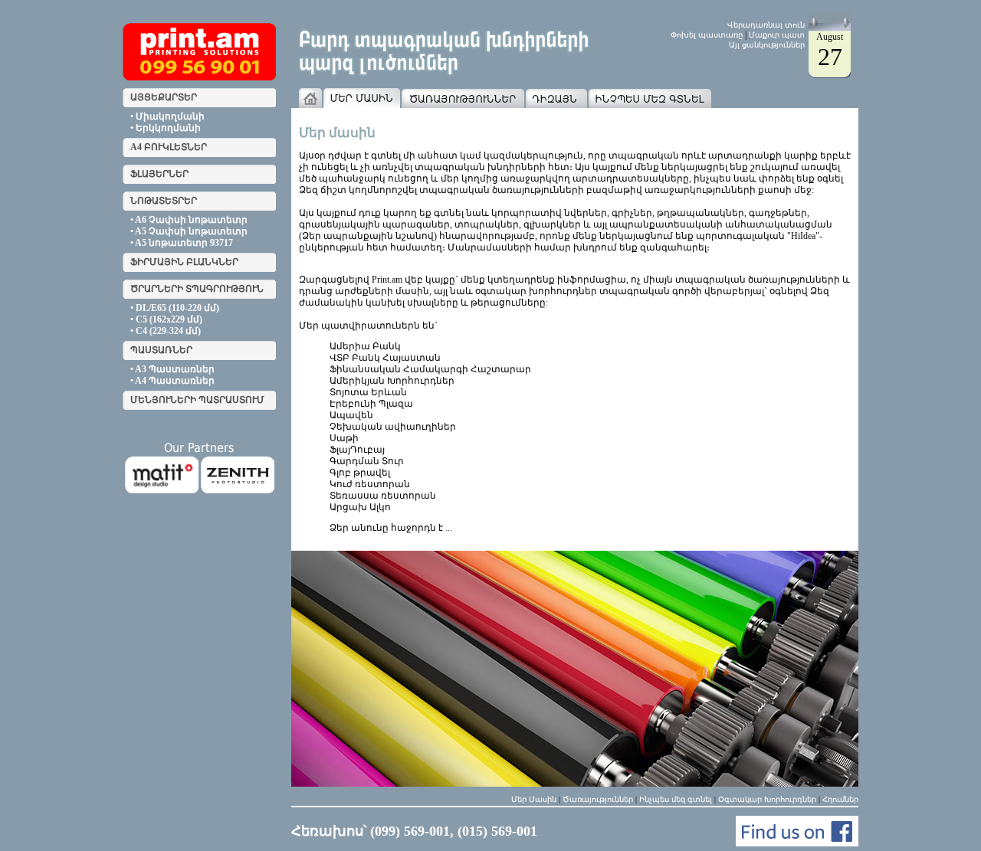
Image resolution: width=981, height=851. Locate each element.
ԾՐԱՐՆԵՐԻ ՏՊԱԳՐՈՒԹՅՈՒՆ (197, 288)
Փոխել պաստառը (707, 35)
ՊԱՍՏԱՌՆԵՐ (161, 350)
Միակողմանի (170, 116)
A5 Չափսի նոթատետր (191, 231)
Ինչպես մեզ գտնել (675, 799)
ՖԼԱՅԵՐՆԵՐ (159, 174)
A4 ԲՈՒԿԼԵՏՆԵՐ (168, 147)
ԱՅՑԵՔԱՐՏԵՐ (163, 97)
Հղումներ (840, 799)
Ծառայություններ (598, 799)
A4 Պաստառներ (175, 380)
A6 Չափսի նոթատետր (191, 219)
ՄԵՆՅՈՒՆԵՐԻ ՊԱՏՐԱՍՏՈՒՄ (197, 399)
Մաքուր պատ (777, 35)
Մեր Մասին (533, 799)
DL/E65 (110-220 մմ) (177, 308)
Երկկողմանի (168, 128)
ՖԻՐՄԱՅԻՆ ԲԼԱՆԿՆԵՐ (184, 262)
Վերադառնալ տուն (766, 25)
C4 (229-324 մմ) (168, 331)
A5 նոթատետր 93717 (184, 242)
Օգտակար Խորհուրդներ (767, 799)
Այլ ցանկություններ (767, 45)
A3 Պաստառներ (175, 369)
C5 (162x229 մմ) (169, 319)
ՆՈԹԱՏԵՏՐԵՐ (163, 200)
